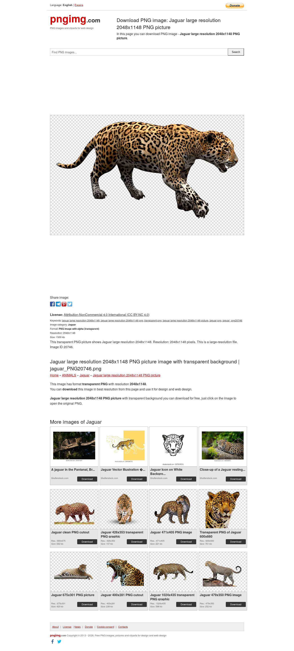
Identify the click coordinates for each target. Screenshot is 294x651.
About (55, 626)
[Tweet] (69, 304)
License (67, 626)
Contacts (123, 626)
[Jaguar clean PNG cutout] (74, 509)
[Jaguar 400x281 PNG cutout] (124, 572)
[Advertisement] (147, 87)
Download (87, 479)
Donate (89, 626)
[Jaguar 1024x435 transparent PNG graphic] (173, 571)
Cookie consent (105, 626)
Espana (79, 5)
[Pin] (64, 304)
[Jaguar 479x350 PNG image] (223, 572)
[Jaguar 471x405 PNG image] (173, 509)
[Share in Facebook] (52, 304)
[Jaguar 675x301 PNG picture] (74, 572)
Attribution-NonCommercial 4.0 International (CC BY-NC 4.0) (106, 314)
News (77, 626)
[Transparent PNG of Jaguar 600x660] (223, 509)
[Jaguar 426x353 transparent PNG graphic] (124, 509)
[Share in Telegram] (58, 304)
